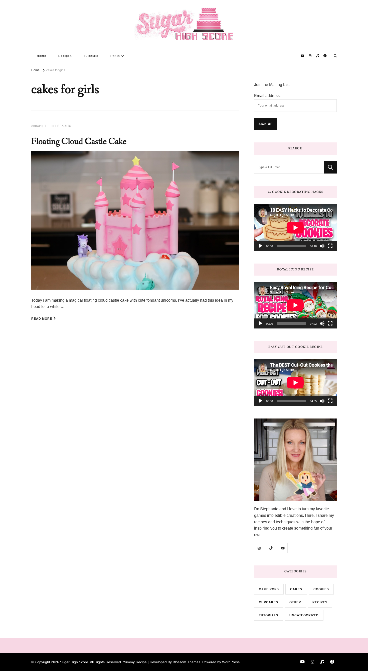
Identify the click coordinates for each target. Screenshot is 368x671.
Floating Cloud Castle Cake (78, 141)
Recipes (65, 55)
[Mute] (322, 245)
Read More (41, 318)
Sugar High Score (74, 662)
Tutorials (91, 55)
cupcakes (268, 602)
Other (295, 602)
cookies (321, 589)
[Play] (260, 245)
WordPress (231, 662)
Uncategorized (304, 615)
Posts (115, 55)
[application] (295, 227)
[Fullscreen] (330, 245)
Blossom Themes (186, 662)
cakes (296, 589)
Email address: (267, 96)
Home (41, 55)
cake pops (269, 589)
